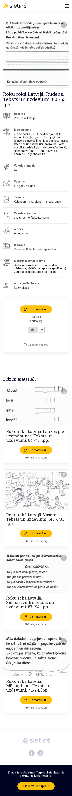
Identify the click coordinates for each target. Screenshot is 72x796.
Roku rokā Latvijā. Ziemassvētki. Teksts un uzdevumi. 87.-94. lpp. (30, 602)
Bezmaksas (21, 287)
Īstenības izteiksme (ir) (28, 144)
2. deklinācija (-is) (25, 134)
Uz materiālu (38, 309)
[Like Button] (33, 330)
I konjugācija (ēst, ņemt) (37, 136)
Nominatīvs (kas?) (25, 150)
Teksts (52, 271)
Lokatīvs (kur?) (57, 147)
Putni (41, 150)
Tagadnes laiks (35, 154)
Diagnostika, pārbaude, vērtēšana (36, 267)
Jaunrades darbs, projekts (30, 271)
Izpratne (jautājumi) (53, 268)
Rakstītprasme (40, 217)
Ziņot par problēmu (38, 345)
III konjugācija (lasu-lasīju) (52, 140)
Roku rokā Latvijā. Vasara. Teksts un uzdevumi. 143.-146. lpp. (35, 519)
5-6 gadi (19, 185)
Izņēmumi (50, 144)
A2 (16, 170)
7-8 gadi (30, 185)
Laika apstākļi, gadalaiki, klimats (39, 145)
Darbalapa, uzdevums (28, 265)
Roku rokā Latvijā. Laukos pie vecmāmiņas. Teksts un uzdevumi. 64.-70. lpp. (35, 436)
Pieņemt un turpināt (36, 786)
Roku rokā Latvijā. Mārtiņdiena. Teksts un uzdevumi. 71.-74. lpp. (29, 686)
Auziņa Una (21, 233)
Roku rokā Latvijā (24, 118)
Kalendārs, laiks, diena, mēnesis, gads (37, 201)
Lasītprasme (22, 217)
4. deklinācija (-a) (47, 134)
